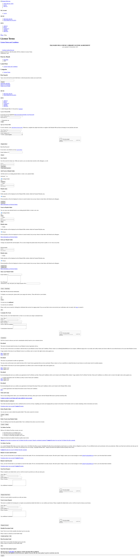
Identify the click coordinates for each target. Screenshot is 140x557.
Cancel (2, 414)
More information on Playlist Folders (9, 204)
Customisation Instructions (7, 328)
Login (2, 121)
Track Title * (3, 318)
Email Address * (4, 274)
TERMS (5, 30)
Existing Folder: (6, 179)
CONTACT (6, 28)
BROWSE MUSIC (8, 19)
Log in (5, 5)
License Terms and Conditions (10, 42)
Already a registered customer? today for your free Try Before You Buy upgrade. (53, 440)
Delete (7, 414)
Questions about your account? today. (12, 406)
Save (2, 299)
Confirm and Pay (4, 536)
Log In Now (19, 149)
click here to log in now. (17, 127)
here (77, 307)
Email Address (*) (5, 116)
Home (2, 35)
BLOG (5, 27)
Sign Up (5, 6)
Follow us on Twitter (5, 86)
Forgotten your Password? (28, 114)
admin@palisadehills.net (87, 455)
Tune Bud (11, 551)
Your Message (4, 282)
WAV (2, 354)
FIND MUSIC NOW (8, 3)
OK (10, 536)
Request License (4, 525)
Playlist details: (4, 247)
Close (2, 288)
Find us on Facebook (5, 84)
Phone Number (4, 322)
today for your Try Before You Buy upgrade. (14, 449)
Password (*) (4, 117)
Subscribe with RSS (5, 83)
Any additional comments (6, 485)
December (6, 59)
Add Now (3, 181)
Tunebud (20, 109)
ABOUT (6, 26)
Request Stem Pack (5, 494)
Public (3, 191)
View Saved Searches (5, 168)
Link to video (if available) (7, 324)
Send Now (7, 288)
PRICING (6, 31)
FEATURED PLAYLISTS (10, 20)
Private (4, 196)
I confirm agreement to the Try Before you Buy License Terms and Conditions (20, 377)
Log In (5, 13)
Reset (2, 155)
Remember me (5, 120)
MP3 (2, 353)
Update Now (3, 265)
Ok (1, 309)
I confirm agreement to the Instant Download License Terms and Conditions (19, 388)
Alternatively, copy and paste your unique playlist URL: (13, 283)
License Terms (7, 72)
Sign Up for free (18, 114)
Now (2, 215)
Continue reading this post (8, 50)
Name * (2, 319)
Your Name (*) (4, 130)
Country (2, 134)
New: (3, 183)
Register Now (4, 144)
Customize (3, 337)
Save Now (3, 166)
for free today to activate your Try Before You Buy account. (16, 440)
